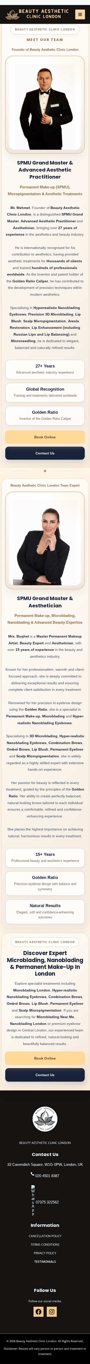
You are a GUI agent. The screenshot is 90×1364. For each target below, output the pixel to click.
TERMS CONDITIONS (45, 1244)
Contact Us (45, 453)
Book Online (45, 437)
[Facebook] (39, 1312)
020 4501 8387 (47, 1176)
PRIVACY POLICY (45, 1253)
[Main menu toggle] (80, 14)
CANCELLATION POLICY (45, 1236)
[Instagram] (52, 1312)
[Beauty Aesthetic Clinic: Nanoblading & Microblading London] (36, 14)
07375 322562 (47, 1202)
